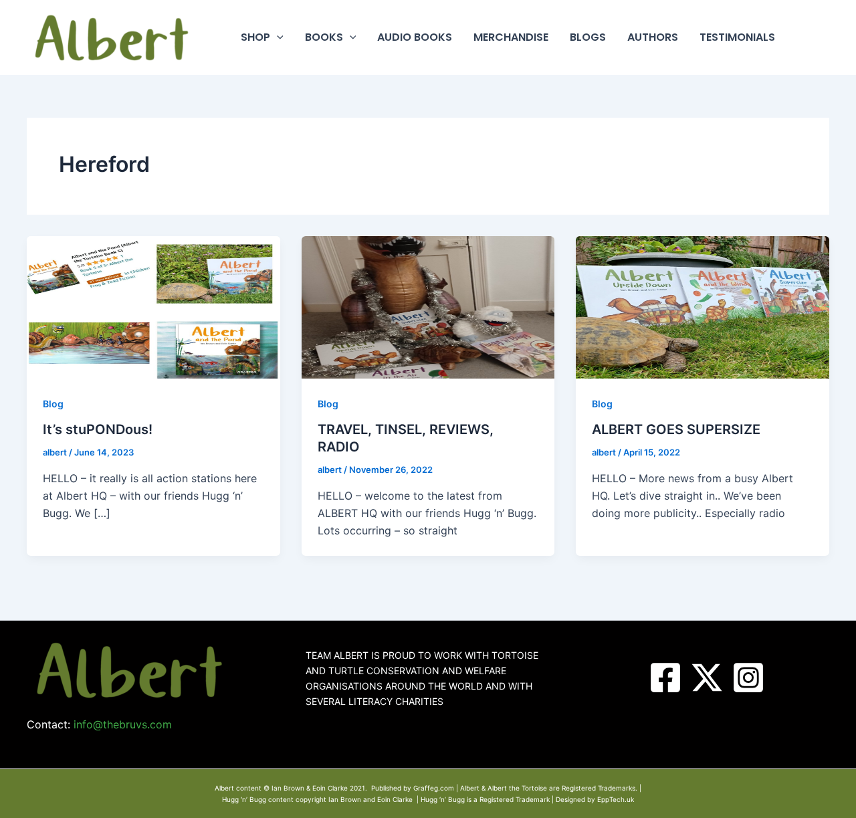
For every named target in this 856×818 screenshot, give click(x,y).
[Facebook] (665, 677)
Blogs (588, 37)
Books (324, 37)
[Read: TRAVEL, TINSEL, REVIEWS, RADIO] (428, 306)
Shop (255, 37)
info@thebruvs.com (123, 724)
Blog (53, 403)
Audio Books (414, 37)
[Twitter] (707, 677)
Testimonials (737, 37)
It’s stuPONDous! (97, 429)
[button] (277, 37)
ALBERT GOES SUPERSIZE (676, 429)
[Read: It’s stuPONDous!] (153, 306)
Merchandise (510, 37)
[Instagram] (748, 677)
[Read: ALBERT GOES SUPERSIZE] (702, 306)
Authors (652, 37)
